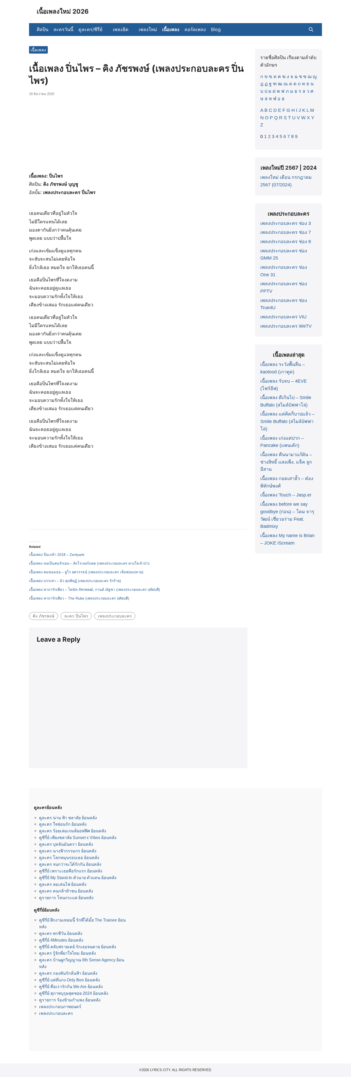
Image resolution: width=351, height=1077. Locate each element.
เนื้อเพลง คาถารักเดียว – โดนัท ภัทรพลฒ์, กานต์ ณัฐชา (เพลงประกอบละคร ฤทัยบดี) (94, 589)
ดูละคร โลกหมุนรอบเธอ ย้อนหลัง (69, 857)
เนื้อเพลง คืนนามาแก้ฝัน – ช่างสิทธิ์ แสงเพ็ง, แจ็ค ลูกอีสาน (286, 462)
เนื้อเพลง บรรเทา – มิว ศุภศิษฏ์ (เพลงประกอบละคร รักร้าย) (75, 581)
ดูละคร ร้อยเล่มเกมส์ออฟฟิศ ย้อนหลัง (72, 831)
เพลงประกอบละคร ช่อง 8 (285, 241)
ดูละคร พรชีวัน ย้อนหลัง (60, 933)
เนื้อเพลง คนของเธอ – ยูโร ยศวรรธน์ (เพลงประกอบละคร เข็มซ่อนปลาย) (86, 572)
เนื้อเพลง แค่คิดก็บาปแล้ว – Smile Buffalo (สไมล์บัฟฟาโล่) (287, 421)
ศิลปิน (42, 29)
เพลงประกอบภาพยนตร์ (60, 1006)
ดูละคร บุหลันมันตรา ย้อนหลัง (66, 844)
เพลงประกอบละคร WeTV (286, 326)
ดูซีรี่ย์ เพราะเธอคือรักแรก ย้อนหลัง (70, 871)
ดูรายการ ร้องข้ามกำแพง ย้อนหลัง (69, 1000)
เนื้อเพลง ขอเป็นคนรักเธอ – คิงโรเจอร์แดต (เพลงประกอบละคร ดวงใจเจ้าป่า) (89, 563)
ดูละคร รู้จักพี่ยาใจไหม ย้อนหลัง (67, 953)
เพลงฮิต (120, 29)
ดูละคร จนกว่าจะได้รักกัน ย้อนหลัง (70, 864)
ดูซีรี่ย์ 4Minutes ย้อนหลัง (61, 940)
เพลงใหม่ (148, 29)
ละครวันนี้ (63, 29)
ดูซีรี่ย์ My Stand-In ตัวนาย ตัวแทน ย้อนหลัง (77, 877)
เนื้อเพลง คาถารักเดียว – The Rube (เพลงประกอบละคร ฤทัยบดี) (79, 598)
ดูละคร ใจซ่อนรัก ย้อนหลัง (63, 824)
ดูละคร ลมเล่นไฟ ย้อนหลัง (62, 884)
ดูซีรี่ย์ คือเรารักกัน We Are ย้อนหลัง (71, 986)
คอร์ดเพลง (195, 29)
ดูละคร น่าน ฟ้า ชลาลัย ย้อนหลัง (68, 817)
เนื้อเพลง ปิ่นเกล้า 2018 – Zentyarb (56, 555)
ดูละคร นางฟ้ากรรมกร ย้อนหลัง (67, 851)
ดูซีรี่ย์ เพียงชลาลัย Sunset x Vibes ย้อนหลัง (77, 837)
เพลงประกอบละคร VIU (283, 316)
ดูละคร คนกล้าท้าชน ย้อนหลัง (66, 891)
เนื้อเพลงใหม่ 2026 (63, 11)
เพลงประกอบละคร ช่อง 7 (285, 232)
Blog (216, 29)
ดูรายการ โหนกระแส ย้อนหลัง (66, 897)
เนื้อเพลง (170, 29)
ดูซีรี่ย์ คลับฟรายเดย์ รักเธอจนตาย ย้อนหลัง (77, 946)
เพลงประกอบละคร (115, 616)
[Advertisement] (138, 137)
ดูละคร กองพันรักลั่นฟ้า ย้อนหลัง (68, 973)
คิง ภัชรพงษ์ (43, 616)
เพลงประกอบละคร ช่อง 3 (285, 223)
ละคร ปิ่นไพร (76, 616)
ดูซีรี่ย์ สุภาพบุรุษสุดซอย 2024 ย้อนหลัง (73, 993)
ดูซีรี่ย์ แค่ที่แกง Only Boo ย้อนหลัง (69, 980)
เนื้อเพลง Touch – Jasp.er (285, 495)
